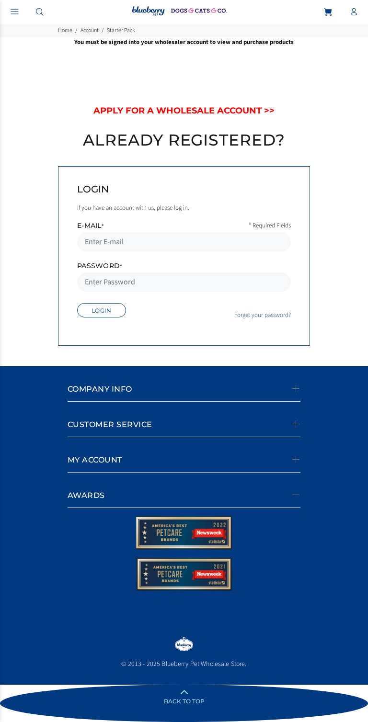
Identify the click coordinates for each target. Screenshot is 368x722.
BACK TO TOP (184, 701)
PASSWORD (99, 265)
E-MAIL (90, 225)
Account (89, 30)
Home (65, 30)
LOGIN (102, 310)
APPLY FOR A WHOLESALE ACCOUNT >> (184, 110)
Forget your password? (262, 315)
